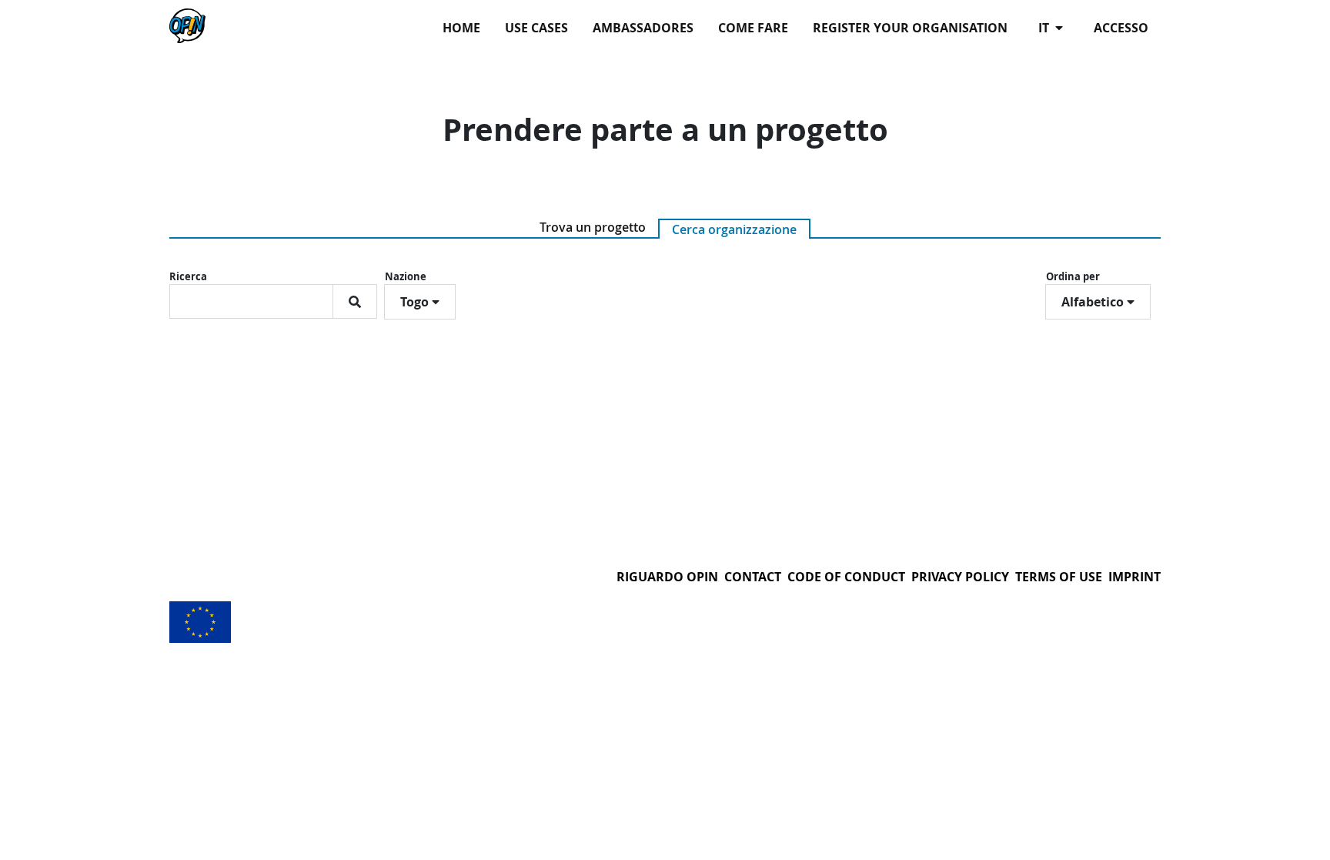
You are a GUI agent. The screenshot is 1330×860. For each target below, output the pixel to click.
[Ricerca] (354, 301)
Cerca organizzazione (734, 229)
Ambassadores (643, 27)
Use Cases (536, 27)
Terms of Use (1058, 576)
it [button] (1045, 27)
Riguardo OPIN (667, 576)
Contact (752, 576)
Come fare (753, 27)
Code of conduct (846, 576)
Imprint (1134, 576)
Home (461, 27)
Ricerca (188, 276)
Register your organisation (910, 27)
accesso (1121, 27)
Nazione (405, 276)
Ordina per (1073, 276)
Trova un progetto (593, 227)
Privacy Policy (960, 576)
